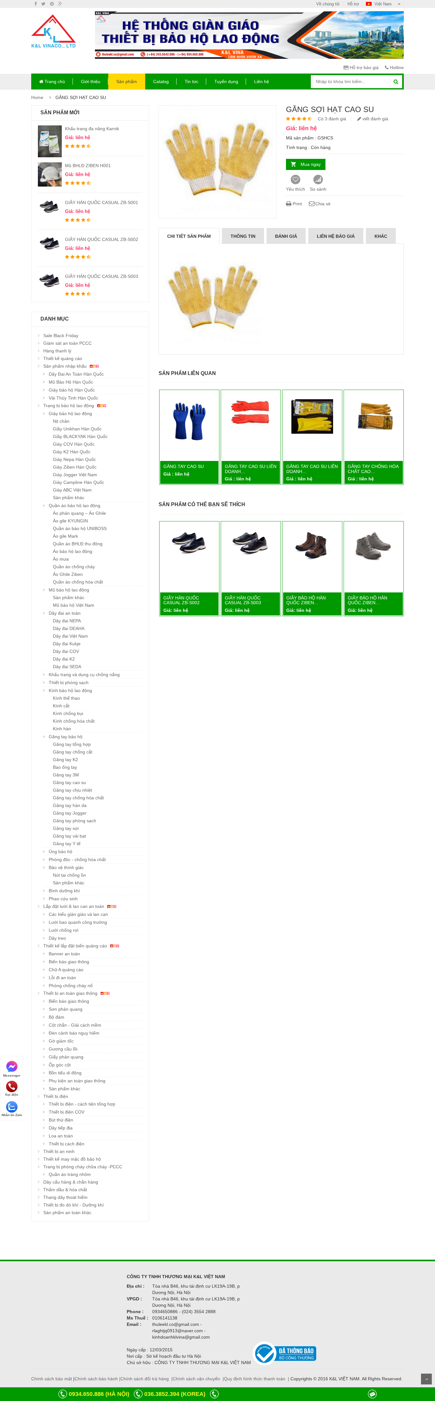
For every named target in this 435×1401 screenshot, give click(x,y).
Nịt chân (61, 421)
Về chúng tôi (327, 4)
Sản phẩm (126, 81)
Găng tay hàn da (70, 805)
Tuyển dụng (226, 81)
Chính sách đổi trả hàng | (146, 1378)
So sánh (318, 189)
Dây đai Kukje (67, 643)
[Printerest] (52, 3)
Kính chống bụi (68, 713)
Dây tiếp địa (61, 1127)
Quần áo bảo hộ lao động (74, 505)
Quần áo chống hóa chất (78, 581)
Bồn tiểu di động (65, 1072)
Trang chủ (54, 81)
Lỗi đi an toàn (62, 977)
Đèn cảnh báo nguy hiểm (74, 1033)
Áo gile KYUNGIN (70, 520)
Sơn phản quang (65, 1009)
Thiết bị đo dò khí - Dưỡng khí (73, 1204)
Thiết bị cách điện (66, 1143)
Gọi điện (11, 1094)
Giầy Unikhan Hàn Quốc (77, 428)
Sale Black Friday (60, 335)
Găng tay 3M (66, 774)
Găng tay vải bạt (69, 835)
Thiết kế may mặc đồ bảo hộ (72, 1159)
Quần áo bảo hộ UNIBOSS (80, 528)
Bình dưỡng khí (64, 890)
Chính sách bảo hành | (97, 1378)
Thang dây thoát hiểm (65, 1197)
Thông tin (243, 236)
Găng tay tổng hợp (72, 744)
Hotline (396, 67)
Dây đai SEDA (67, 666)
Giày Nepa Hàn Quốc (74, 459)
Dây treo (57, 938)
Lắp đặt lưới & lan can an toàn (74, 906)
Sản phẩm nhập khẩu (65, 366)
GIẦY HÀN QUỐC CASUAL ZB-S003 (101, 276)
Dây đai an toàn (65, 613)
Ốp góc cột (60, 1064)
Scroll (426, 1379)
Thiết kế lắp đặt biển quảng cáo (75, 945)
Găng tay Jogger (70, 813)
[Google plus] (60, 3)
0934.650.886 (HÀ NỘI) (99, 1394)
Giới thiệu (90, 81)
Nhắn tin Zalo (12, 1115)
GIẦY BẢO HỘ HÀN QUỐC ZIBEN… (306, 600)
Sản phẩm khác (68, 497)
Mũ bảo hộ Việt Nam (73, 605)
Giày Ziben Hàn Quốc (74, 467)
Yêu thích (295, 189)
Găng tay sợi (66, 828)
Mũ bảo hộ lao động (69, 589)
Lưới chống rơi (63, 930)
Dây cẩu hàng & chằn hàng (70, 1182)
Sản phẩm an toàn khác (67, 1212)
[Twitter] (43, 3)
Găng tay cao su (69, 782)
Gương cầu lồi (63, 1048)
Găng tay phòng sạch (74, 820)
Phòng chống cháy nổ (71, 985)
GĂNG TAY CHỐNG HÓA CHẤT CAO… (373, 469)
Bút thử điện (61, 1119)
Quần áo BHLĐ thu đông (78, 543)
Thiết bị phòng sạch (69, 682)
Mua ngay (311, 164)
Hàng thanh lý (57, 350)
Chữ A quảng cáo (66, 969)
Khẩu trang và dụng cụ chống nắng (84, 674)
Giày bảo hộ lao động (70, 413)
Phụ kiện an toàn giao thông (77, 1080)
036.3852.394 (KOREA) (174, 1394)
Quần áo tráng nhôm (70, 1174)
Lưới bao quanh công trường (78, 922)
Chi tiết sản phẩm (189, 236)
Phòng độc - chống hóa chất (77, 859)
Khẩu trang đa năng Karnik (92, 128)
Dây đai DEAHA (68, 628)
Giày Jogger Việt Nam (75, 474)
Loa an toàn (61, 1135)
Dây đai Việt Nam (70, 636)
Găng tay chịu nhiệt (72, 790)
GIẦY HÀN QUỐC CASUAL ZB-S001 (101, 202)
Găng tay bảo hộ (65, 736)
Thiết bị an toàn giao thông (71, 993)
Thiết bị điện (55, 1096)
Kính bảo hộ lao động (70, 690)
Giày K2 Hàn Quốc (71, 451)
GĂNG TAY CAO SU (183, 466)
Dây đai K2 (64, 659)
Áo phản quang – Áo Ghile (79, 513)
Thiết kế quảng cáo (62, 358)
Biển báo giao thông (69, 961)
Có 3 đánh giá (332, 118)
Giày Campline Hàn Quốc (78, 482)
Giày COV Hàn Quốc (74, 444)
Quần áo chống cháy (74, 566)
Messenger (11, 1075)
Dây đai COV (66, 651)
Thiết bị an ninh (59, 1151)
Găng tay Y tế (67, 843)
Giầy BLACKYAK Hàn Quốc (80, 436)
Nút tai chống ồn (69, 875)
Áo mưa (61, 559)
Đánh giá (286, 236)
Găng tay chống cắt (72, 751)
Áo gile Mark (65, 536)
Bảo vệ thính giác (66, 867)
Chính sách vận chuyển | (198, 1378)
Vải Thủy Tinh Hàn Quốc (73, 397)
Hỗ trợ (353, 4)
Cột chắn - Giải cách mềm (75, 1025)
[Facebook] (35, 3)
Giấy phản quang (66, 1056)
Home (37, 97)
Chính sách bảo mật (51, 1378)
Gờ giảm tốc (61, 1041)
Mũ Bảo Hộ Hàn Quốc (71, 382)
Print (296, 203)
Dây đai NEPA (67, 620)
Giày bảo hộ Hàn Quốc (72, 390)
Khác (380, 236)
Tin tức (191, 81)
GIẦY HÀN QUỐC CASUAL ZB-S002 (101, 239)
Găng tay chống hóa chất (78, 797)
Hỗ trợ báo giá (363, 67)
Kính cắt (61, 705)
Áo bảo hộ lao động (72, 551)
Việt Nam (383, 4)
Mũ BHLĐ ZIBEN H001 (88, 165)
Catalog (161, 81)
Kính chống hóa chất (74, 721)
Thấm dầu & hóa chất (65, 1189)
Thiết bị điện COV (66, 1111)
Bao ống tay (65, 767)
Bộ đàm (56, 1017)
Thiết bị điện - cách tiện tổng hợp (82, 1104)
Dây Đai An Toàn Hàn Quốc (76, 374)
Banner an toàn (64, 953)
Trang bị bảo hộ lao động (69, 405)
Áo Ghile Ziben (68, 574)
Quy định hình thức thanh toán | (256, 1378)
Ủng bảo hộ (60, 851)
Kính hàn (62, 728)
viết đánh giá (374, 118)
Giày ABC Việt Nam (72, 489)
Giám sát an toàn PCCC (67, 343)
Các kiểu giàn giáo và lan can (78, 914)
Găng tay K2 (65, 759)
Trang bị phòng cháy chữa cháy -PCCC (82, 1166)
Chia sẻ (323, 203)
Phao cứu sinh (63, 898)
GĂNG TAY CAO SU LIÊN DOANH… (250, 469)
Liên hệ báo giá (336, 236)
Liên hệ (261, 81)
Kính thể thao (66, 698)
